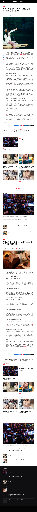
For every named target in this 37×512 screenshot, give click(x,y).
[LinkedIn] (3, 57)
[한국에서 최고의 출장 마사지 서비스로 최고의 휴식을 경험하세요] (5, 501)
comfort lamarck (25, 508)
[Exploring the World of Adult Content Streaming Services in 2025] (5, 490)
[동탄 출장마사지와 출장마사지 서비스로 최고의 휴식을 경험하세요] (16, 268)
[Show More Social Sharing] (22, 15)
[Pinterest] (3, 59)
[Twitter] (3, 55)
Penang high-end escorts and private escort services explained (10, 183)
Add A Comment (18, 188)
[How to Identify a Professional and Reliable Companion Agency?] (10, 159)
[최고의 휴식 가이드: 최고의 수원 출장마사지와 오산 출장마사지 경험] (18, 48)
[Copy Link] (3, 64)
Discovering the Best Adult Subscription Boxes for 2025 (16, 494)
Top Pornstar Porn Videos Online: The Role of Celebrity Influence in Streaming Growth (26, 167)
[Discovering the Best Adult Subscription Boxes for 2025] (5, 496)
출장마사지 (10, 350)
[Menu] (3, 1)
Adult (4, 6)
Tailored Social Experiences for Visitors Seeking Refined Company (25, 183)
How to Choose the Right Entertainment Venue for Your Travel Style (9, 150)
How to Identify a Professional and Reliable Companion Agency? (10, 167)
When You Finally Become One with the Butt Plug (26, 140)
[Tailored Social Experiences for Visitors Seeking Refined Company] (26, 175)
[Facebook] (3, 53)
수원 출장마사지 (5, 122)
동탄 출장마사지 (5, 350)
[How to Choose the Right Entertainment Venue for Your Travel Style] (10, 142)
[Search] (33, 1)
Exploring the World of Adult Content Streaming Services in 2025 (17, 488)
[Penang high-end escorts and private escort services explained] (10, 175)
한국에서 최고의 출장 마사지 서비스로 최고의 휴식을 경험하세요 (17, 499)
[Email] (3, 61)
